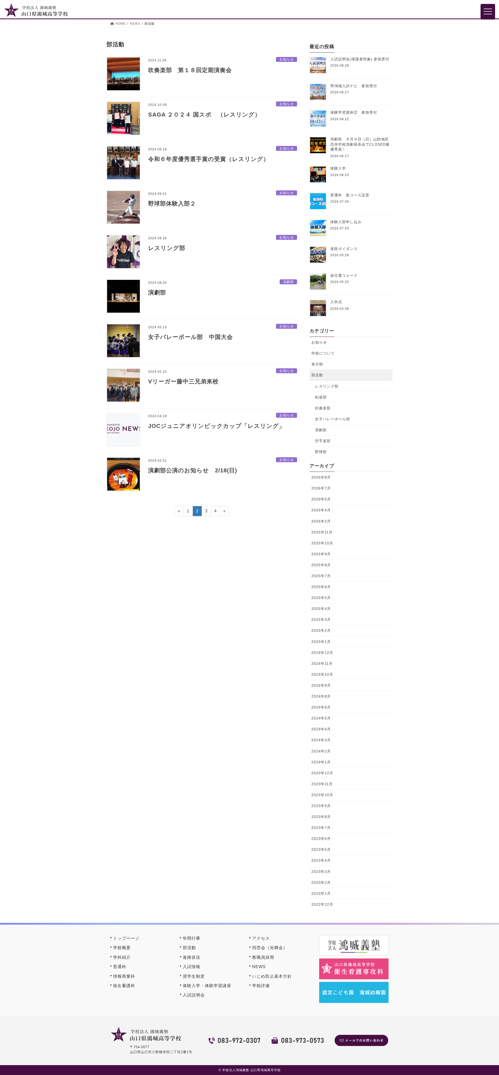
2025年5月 (321, 598)
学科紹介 (122, 957)
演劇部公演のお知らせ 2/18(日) (192, 470)
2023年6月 (321, 838)
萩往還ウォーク (344, 275)
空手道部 (323, 441)
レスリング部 (166, 248)
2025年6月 (321, 587)
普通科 (119, 966)
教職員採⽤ (263, 957)
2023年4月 (321, 860)
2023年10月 (322, 795)
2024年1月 (321, 762)
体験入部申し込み (346, 222)
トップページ (126, 938)
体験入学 (338, 168)
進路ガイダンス (344, 249)
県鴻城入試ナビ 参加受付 (353, 86)
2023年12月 (322, 773)
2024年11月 (322, 663)
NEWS (259, 966)
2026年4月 (321, 510)
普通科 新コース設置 (349, 195)
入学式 (336, 302)
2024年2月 (321, 751)
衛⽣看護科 (124, 985)
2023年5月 (321, 849)
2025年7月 (321, 576)
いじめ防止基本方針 (272, 976)
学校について (323, 353)
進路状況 (191, 957)
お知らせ (286, 59)
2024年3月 (321, 740)
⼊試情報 (191, 966)
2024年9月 (321, 685)
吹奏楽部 (323, 408)
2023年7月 (321, 828)
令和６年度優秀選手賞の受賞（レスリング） (208, 159)
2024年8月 (321, 696)
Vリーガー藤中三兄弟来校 (183, 381)
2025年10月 (322, 543)
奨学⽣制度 (194, 976)
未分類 (317, 364)
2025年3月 (321, 619)
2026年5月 (321, 499)
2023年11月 (322, 784)
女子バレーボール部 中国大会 (190, 337)
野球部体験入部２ (172, 203)
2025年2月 (321, 630)
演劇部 (288, 282)
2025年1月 (321, 642)
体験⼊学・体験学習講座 (207, 985)
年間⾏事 (191, 938)
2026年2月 (321, 521)
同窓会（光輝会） (269, 947)
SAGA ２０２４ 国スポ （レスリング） (204, 114)
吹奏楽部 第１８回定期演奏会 (190, 70)
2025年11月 (322, 532)
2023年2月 (321, 882)
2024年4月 (321, 729)
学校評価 (261, 985)
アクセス (261, 938)
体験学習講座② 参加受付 (353, 112)
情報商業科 (124, 976)
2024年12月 (322, 653)
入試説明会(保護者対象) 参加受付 (359, 59)
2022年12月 (322, 904)
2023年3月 (321, 872)
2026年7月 (321, 488)
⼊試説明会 (194, 995)
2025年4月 (321, 609)
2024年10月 (322, 674)
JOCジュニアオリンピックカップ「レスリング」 (216, 426)
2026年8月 (321, 477)
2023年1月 (321, 893)
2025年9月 (321, 554)
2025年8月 (321, 565)
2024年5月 (321, 718)
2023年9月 (321, 806)
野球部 (321, 452)
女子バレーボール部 (332, 419)
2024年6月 (321, 707)
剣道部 (321, 397)
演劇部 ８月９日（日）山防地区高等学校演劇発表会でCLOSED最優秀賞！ (360, 144)
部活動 (317, 375)
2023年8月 (321, 817)
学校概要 (122, 947)
